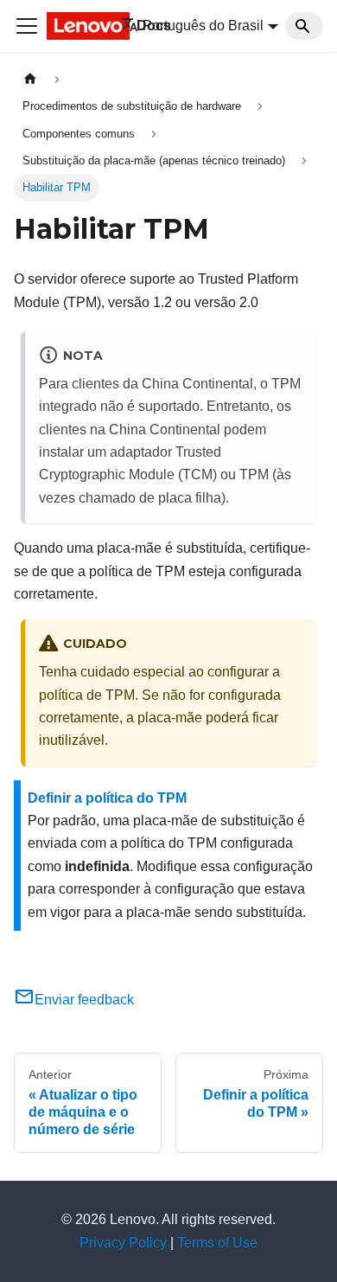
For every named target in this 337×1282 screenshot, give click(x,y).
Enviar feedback (84, 999)
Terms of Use (217, 1242)
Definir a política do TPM (107, 798)
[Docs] (72, 26)
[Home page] (30, 79)
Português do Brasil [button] (203, 25)
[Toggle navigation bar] (27, 26)
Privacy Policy (123, 1242)
